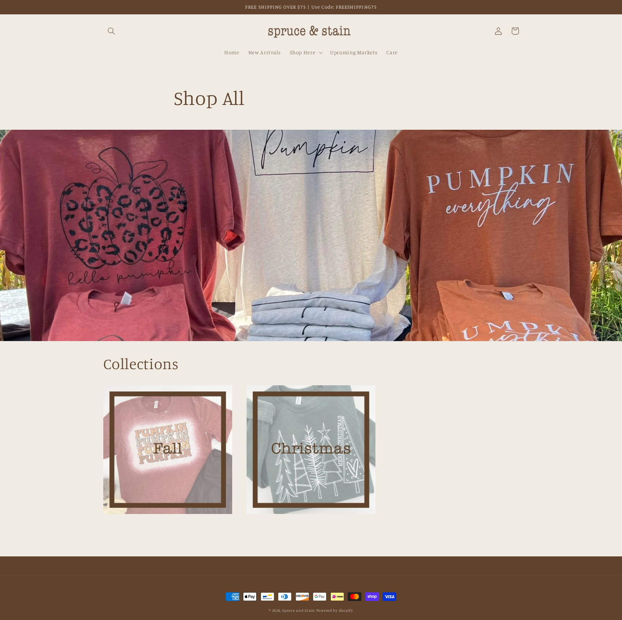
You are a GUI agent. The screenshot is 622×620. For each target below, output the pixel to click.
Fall (163, 528)
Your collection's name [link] (450, 464)
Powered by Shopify (334, 610)
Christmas (306, 528)
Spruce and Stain (298, 610)
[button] (111, 31)
